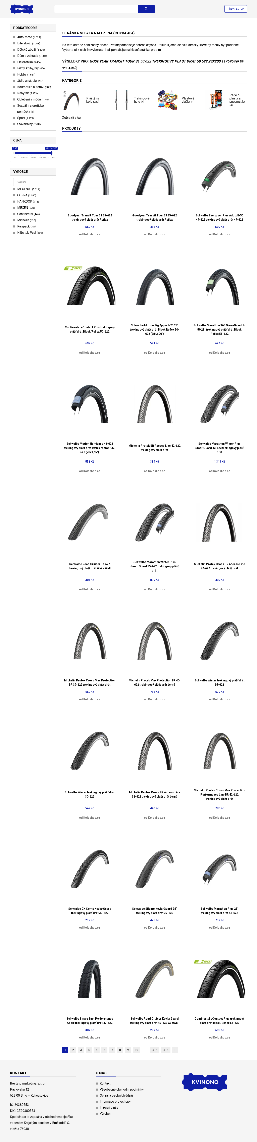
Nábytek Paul (29, 233)
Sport (25, 118)
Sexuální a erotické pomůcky (30, 109)
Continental (28, 214)
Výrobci (105, 1113)
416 (165, 1050)
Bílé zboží (28, 43)
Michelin (26, 220)
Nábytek (27, 93)
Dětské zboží (30, 49)
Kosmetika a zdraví (33, 87)
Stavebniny (29, 124)
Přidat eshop (236, 8)
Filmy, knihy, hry (31, 68)
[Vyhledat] (146, 9)
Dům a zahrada (31, 56)
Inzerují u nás (109, 1107)
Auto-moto (28, 37)
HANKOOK (27, 201)
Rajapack (26, 226)
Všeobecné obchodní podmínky (122, 1089)
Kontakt (105, 1083)
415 (154, 1050)
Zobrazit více (71, 117)
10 (136, 1050)
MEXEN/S (28, 189)
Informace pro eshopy (115, 1101)
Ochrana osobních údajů (116, 1095)
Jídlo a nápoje (30, 81)
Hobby (25, 74)
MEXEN (25, 208)
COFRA (26, 195)
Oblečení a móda (33, 99)
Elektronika (29, 62)
